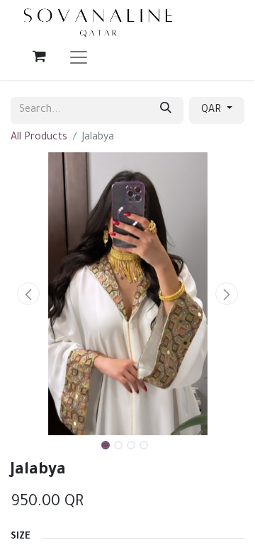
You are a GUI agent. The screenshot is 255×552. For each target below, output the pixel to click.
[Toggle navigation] (79, 56)
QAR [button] (212, 110)
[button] (28, 293)
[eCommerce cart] (39, 56)
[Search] (165, 110)
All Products (39, 138)
